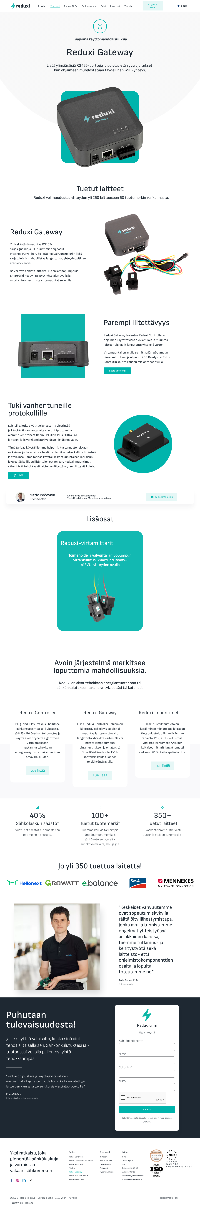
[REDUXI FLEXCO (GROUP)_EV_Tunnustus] (156, 1150)
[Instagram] (17, 1180)
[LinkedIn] (24, 1180)
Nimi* (122, 1054)
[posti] (30, 1180)
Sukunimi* (125, 1067)
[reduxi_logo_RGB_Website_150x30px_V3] (20, 4)
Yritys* (123, 1081)
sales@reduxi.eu (169, 1197)
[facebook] (11, 1180)
